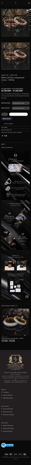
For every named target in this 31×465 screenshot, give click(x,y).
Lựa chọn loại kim (5, 108)
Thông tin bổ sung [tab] (6, 147)
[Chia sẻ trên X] (4, 136)
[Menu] (2, 3)
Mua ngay (7, 119)
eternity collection (8, 132)
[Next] (7, 38)
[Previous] (2, 38)
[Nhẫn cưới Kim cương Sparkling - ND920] (15, 322)
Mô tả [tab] (3, 144)
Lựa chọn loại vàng (5, 103)
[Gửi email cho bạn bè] (6, 136)
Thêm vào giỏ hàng (18, 114)
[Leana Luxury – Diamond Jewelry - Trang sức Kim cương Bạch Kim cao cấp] (15, 3)
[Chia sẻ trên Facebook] (2, 136)
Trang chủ (4, 75)
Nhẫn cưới (13, 75)
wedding (20, 132)
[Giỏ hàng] (29, 3)
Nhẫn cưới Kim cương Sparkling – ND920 (12, 338)
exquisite (15, 132)
